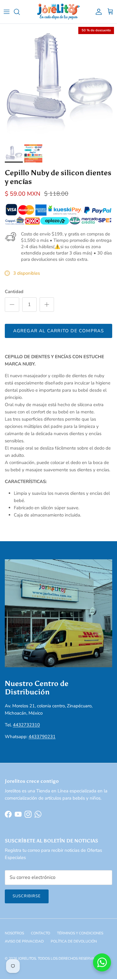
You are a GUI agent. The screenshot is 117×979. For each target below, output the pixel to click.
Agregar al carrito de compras (58, 331)
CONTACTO (40, 933)
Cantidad (14, 292)
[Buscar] (19, 11)
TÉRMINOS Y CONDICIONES (80, 933)
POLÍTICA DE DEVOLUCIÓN (74, 941)
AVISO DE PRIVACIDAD (24, 941)
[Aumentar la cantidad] (47, 304)
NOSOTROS (14, 933)
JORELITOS (27, 958)
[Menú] (6, 11)
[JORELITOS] (58, 12)
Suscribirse (27, 896)
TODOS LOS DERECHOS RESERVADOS (70, 958)
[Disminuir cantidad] (12, 304)
